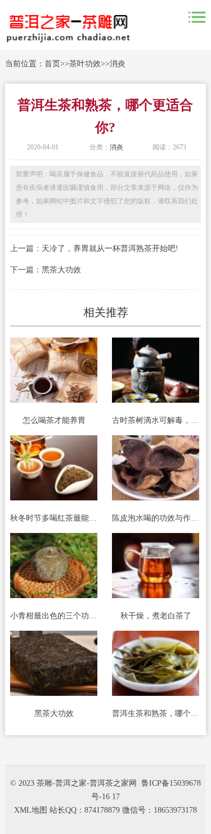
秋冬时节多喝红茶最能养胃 (53, 518)
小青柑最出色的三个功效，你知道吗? (53, 616)
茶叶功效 (85, 64)
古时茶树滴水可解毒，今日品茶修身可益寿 (155, 420)
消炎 (117, 64)
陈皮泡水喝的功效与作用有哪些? (155, 518)
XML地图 (30, 810)
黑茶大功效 (61, 270)
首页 (52, 64)
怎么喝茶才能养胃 (54, 420)
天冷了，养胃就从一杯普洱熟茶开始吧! (110, 248)
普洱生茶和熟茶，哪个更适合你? (155, 713)
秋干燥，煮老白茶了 (155, 616)
